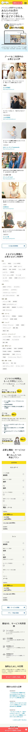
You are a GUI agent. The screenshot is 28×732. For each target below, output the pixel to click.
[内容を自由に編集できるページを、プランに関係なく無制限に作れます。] (23, 474)
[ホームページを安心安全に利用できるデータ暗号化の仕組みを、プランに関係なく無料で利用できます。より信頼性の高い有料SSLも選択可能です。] (23, 557)
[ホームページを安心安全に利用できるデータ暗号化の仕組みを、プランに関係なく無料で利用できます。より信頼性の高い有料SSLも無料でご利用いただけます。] (23, 487)
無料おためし (17, 3)
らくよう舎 (6, 237)
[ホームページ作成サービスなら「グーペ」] (8, 3)
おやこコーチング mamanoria (11, 147)
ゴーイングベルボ (8, 177)
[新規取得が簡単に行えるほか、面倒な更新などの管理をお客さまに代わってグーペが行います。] (23, 480)
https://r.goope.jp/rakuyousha (9, 238)
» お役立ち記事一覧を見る (19, 720)
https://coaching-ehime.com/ (8, 149)
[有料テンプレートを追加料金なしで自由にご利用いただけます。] (23, 500)
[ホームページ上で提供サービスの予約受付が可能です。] (23, 493)
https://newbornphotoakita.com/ (9, 119)
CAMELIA (6, 207)
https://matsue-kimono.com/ (8, 89)
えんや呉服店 (6, 87)
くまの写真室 (6, 117)
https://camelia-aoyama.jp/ (8, 208)
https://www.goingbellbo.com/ (9, 178)
